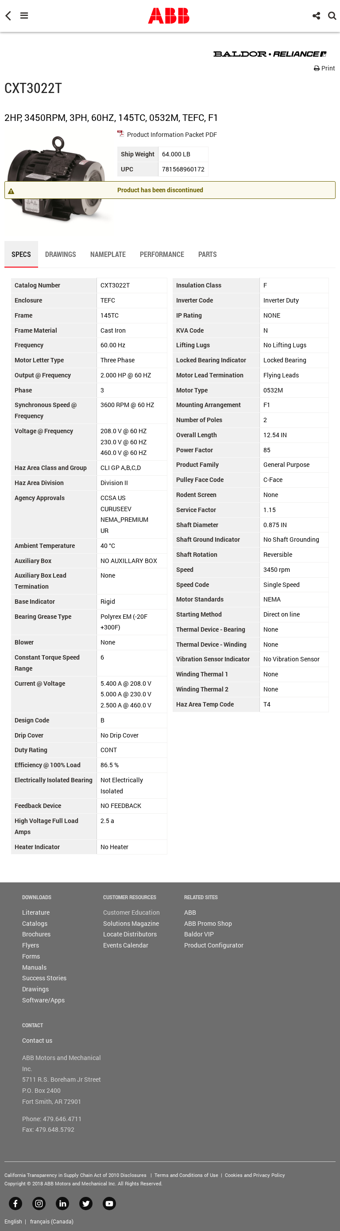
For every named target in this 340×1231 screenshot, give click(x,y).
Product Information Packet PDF (172, 134)
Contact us (37, 1040)
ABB (190, 912)
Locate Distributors (130, 934)
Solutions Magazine (131, 923)
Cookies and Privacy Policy (255, 1175)
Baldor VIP (199, 934)
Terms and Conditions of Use (186, 1175)
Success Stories (44, 978)
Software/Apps (43, 1000)
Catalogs (34, 923)
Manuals (34, 967)
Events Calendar (125, 945)
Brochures (36, 934)
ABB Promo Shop (208, 923)
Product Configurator (213, 945)
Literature (36, 912)
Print (327, 68)
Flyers (30, 945)
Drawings (35, 989)
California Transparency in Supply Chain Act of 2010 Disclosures (75, 1175)
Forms (31, 956)
